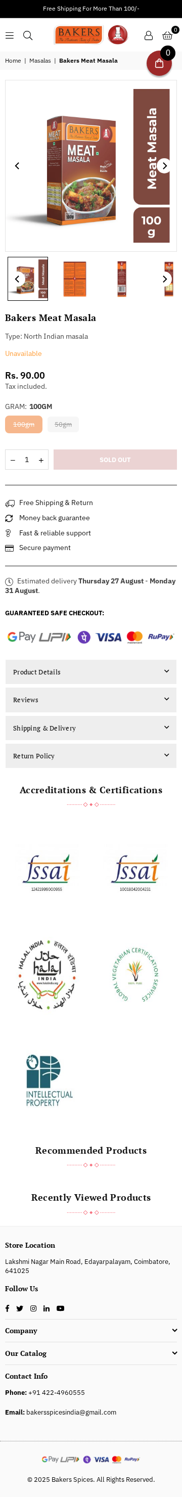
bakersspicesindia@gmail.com (71, 1412)
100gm (23, 424)
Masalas (40, 60)
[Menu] (10, 34)
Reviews (25, 699)
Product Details (37, 671)
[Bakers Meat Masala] (28, 279)
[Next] (164, 165)
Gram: (28, 406)
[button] (167, 35)
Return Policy (34, 755)
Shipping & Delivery (44, 728)
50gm (63, 424)
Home (13, 60)
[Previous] (17, 165)
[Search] (28, 34)
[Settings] (149, 35)
